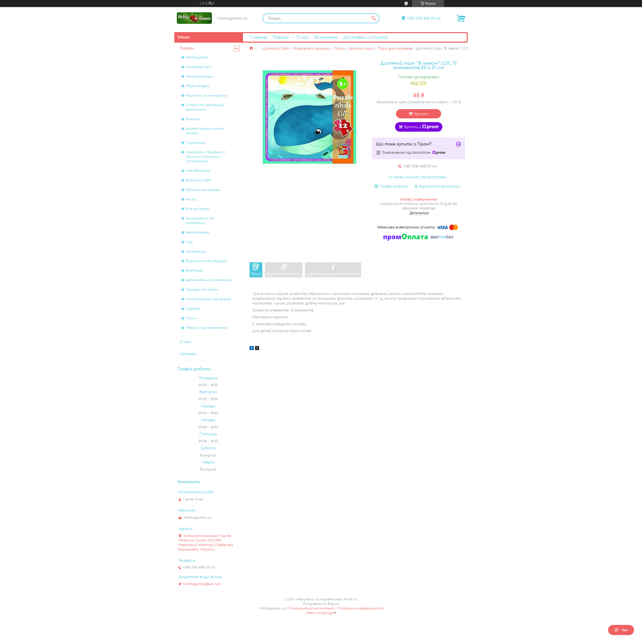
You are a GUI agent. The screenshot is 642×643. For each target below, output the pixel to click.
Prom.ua (350, 599)
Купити (421, 114)
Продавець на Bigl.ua (321, 604)
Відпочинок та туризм (206, 261)
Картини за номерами (206, 95)
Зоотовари (196, 251)
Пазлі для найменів (394, 48)
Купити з (412, 127)
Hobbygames (197, 57)
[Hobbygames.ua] (194, 18)
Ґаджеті (193, 308)
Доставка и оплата (365, 37)
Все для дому (197, 209)
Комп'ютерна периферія (208, 299)
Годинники (195, 142)
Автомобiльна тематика (208, 280)
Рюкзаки (193, 119)
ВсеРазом (194, 270)
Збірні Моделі (198, 86)
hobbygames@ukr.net (202, 584)
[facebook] (252, 349)
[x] (257, 349)
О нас (302, 37)
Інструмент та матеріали (200, 221)
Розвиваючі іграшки (311, 48)
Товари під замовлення (206, 328)
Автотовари (197, 232)
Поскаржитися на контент (312, 608)
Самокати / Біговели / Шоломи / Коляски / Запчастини (206, 156)
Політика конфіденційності (360, 608)
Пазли (339, 48)
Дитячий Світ (276, 48)
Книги (191, 199)
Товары (280, 37)
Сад (189, 242)
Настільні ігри (198, 67)
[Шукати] (373, 18)
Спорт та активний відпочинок (204, 107)
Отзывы (188, 354)
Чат (625, 630)
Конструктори (199, 76)
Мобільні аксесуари (203, 190)
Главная (258, 37)
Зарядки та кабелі (202, 289)
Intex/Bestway (198, 171)
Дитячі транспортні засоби (205, 131)
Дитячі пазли (361, 48)
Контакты (326, 37)
